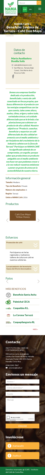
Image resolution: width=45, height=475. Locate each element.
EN (30, 9)
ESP (24, 9)
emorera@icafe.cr (15, 368)
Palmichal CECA (21, 301)
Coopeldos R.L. (21, 308)
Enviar (22, 426)
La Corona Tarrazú (23, 315)
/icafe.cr (16, 455)
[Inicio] (11, 8)
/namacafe (18, 445)
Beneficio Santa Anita (24, 294)
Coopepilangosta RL (24, 322)
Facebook (13, 76)
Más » (35, 329)
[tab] (22, 244)
